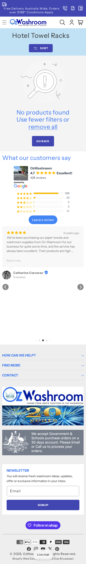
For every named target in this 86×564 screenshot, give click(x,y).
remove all (43, 126)
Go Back (42, 141)
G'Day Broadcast (63, 558)
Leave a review (43, 220)
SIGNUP (43, 505)
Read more (14, 260)
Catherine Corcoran (28, 273)
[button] (62, 22)
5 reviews (19, 277)
